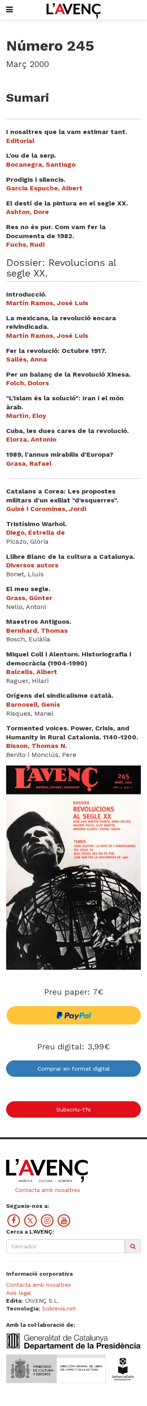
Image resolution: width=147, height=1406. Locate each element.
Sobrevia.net (59, 1308)
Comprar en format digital (74, 1068)
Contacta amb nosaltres (46, 1190)
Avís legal (18, 1293)
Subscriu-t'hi (73, 1109)
